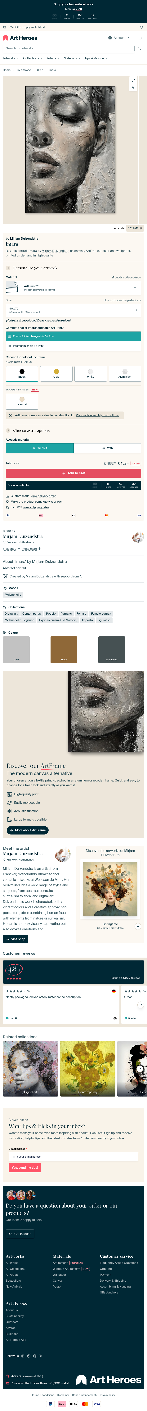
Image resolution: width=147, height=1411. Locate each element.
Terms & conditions (43, 1395)
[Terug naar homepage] (20, 38)
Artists (51, 58)
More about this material (126, 277)
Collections (31, 58)
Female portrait (101, 614)
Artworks (9, 58)
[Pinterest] (29, 1356)
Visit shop (10, 549)
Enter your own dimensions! (40, 320)
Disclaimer (63, 1395)
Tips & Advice (94, 58)
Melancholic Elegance (19, 620)
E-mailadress (18, 1148)
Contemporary (31, 614)
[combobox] (68, 48)
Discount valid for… (73, 485)
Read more (30, 549)
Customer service (116, 1256)
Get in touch (22, 1234)
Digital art (11, 614)
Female (81, 614)
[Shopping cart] (140, 38)
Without (42, 448)
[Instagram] (23, 1356)
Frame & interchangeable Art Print (34, 336)
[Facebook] (35, 1356)
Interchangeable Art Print (28, 346)
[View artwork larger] (133, 80)
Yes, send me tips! (25, 1167)
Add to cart (76, 473)
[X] (41, 1356)
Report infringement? (84, 1395)
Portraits (66, 614)
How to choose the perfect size (122, 300)
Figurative (104, 620)
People (51, 614)
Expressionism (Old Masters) (58, 620)
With (110, 448)
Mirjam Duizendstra (24, 239)
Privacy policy (107, 1395)
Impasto (87, 620)
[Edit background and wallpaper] (133, 87)
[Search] (139, 48)
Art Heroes (16, 1303)
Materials (70, 58)
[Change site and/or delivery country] (141, 27)
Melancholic (13, 595)
